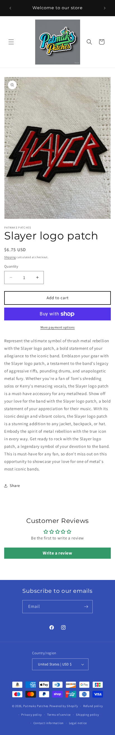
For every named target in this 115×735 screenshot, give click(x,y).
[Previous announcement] (10, 8)
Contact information (48, 723)
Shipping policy (87, 715)
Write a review (57, 553)
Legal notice (78, 723)
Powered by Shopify (63, 706)
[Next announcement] (105, 8)
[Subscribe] (86, 606)
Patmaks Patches (36, 706)
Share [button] (15, 485)
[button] (11, 42)
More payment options (57, 327)
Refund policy (93, 706)
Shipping (10, 257)
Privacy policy (31, 715)
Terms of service (59, 715)
